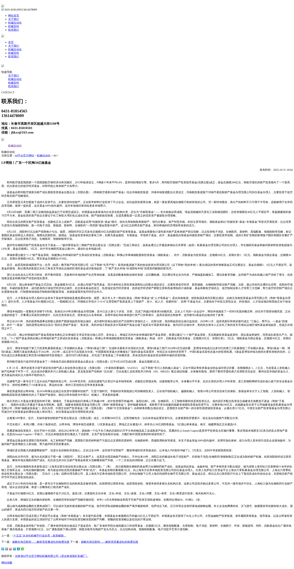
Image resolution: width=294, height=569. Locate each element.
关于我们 (13, 19)
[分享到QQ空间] (6, 549)
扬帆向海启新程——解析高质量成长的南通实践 (40, 541)
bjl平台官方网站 (24, 155)
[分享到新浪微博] (10, 549)
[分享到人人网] (18, 549)
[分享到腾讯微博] (14, 549)
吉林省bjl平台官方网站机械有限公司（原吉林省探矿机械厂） (51, 556)
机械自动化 (15, 22)
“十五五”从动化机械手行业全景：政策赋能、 (39, 535)
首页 (11, 42)
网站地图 (6, 562)
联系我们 (13, 29)
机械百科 (13, 26)
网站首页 (13, 15)
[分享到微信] (22, 549)
